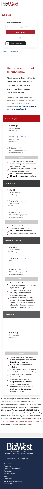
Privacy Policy (9, 473)
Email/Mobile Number (15, 22)
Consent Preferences (12, 468)
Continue (20, 32)
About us (7, 463)
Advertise (7, 466)
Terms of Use (9, 484)
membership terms (32, 421)
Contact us (8, 471)
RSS (5, 476)
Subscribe (21, 157)
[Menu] (39, 4)
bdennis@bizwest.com (14, 413)
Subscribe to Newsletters (13, 481)
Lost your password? (11, 51)
